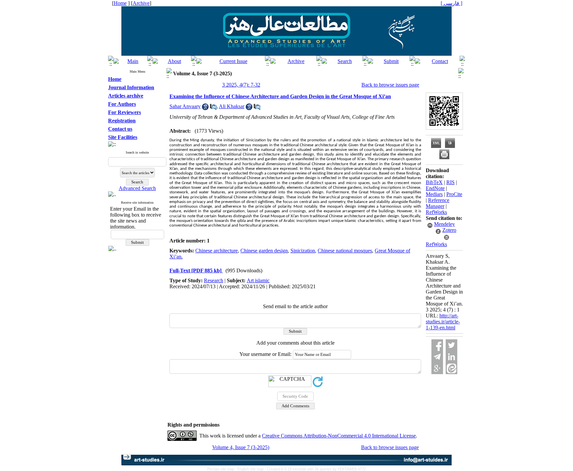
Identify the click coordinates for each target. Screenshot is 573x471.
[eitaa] (451, 368)
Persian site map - (222, 469)
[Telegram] (437, 357)
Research (213, 280)
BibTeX (434, 182)
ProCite (454, 194)
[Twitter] (451, 345)
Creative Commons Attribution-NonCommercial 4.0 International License (339, 435)
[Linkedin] (451, 357)
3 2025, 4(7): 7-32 (241, 85)
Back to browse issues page (390, 85)
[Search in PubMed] (213, 108)
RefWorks (436, 212)
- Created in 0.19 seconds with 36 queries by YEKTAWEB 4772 (315, 469)
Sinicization (302, 250)
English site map (251, 469)
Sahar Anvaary (185, 106)
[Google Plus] (437, 368)
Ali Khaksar (231, 106)
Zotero (449, 230)
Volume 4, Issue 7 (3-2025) (240, 447)
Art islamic (258, 280)
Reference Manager (437, 203)
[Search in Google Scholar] (205, 108)
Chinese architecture (216, 250)
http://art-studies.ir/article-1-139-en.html (443, 321)
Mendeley (444, 224)
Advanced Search (137, 188)
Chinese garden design (264, 250)
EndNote (435, 188)
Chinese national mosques (345, 250)
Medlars (434, 194)
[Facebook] (437, 345)
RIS (450, 182)
